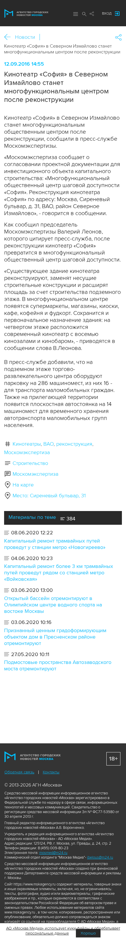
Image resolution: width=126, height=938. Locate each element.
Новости (25, 37)
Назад (9, 37)
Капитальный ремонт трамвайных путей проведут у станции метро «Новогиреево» (54, 544)
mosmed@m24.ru (53, 852)
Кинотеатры (27, 444)
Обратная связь (19, 772)
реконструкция (74, 444)
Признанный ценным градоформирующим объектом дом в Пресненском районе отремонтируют (55, 636)
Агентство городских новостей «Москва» (26, 13)
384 (70, 518)
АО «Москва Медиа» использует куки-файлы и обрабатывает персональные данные (63, 931)
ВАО (48, 444)
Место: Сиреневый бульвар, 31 (49, 495)
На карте (23, 485)
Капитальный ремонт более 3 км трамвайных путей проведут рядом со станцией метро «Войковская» (58, 572)
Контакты (51, 772)
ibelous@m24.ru (100, 857)
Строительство (30, 463)
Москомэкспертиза (27, 452)
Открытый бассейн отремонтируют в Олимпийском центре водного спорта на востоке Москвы (53, 604)
